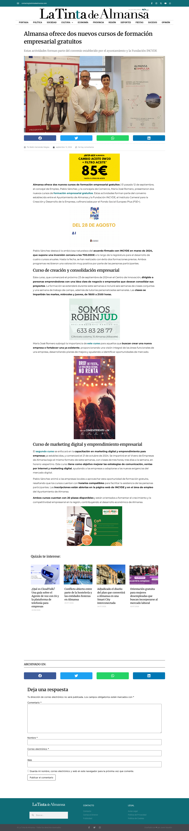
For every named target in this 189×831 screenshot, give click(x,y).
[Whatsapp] (170, 3)
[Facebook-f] (152, 3)
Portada (23, 22)
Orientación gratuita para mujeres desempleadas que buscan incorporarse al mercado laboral (144, 596)
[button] (40, 138)
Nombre (32, 738)
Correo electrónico (38, 749)
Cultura (65, 22)
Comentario (34, 702)
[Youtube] (165, 3)
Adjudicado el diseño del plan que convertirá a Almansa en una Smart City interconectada (111, 596)
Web (29, 760)
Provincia (98, 22)
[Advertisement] (94, 634)
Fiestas (139, 22)
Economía (83, 22)
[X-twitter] (161, 3)
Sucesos (152, 22)
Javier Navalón (166, 827)
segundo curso (45, 451)
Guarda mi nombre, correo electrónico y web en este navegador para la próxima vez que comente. (82, 771)
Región (112, 22)
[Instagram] (156, 3)
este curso (93, 343)
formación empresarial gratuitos (73, 193)
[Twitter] (94, 827)
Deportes (126, 22)
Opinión (166, 22)
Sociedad (52, 22)
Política (37, 22)
